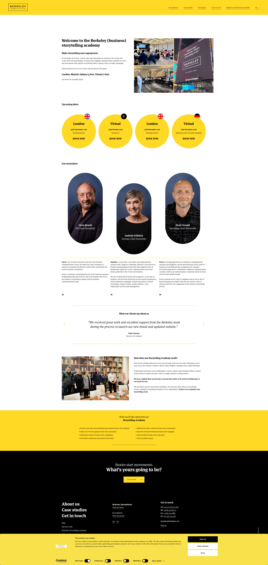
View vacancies (118, 516)
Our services (173, 7)
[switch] (108, 560)
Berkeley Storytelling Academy (238, 7)
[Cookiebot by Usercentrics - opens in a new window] (61, 560)
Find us (163, 525)
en (113, 521)
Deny (203, 553)
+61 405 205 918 (169, 516)
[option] (134, 328)
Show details (157, 561)
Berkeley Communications (18, 7)
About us (71, 504)
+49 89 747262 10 (169, 510)
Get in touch (216, 7)
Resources (202, 7)
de (117, 521)
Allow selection (202, 546)
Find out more (118, 507)
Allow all (203, 539)
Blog (63, 523)
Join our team (67, 526)
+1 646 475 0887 (169, 513)
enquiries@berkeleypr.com (170, 521)
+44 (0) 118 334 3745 (171, 507)
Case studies (188, 7)
